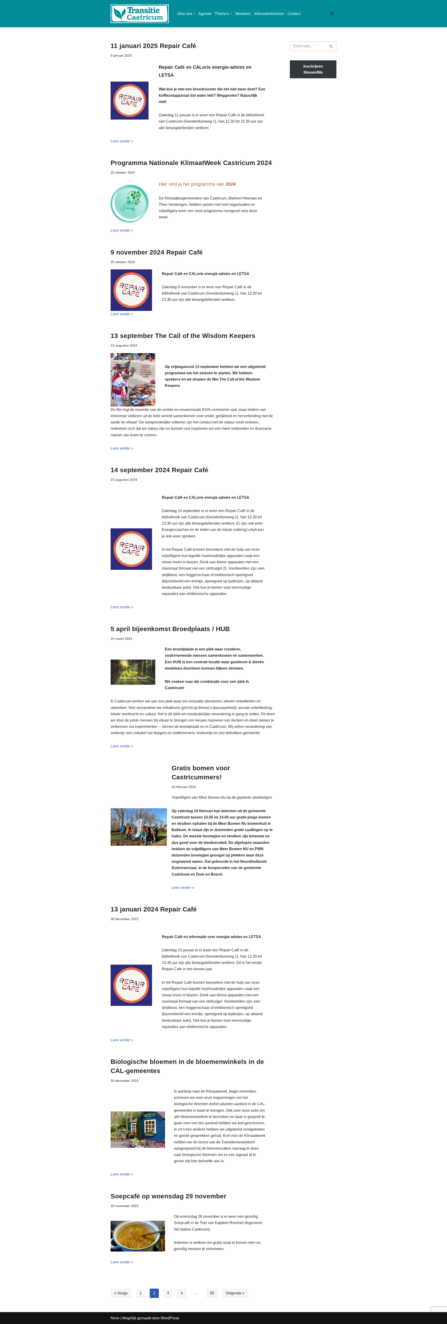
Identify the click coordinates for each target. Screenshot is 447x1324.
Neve (115, 1318)
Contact (294, 14)
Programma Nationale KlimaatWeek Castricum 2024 (191, 162)
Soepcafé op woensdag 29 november (168, 1196)
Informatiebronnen (269, 14)
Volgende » (235, 1293)
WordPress (170, 1318)
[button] (194, 13)
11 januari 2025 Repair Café (153, 45)
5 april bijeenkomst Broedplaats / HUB (170, 629)
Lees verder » (122, 141)
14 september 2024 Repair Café (159, 470)
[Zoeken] (332, 13)
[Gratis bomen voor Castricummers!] (139, 827)
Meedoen (243, 14)
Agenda (204, 14)
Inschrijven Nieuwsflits (313, 69)
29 (212, 1293)
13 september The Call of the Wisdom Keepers (183, 335)
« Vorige (121, 1293)
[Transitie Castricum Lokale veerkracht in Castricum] (140, 13)
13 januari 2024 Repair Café (154, 909)
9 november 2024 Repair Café (157, 252)
